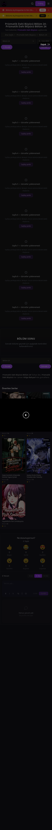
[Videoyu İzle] (26, 415)
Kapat (43, 44)
